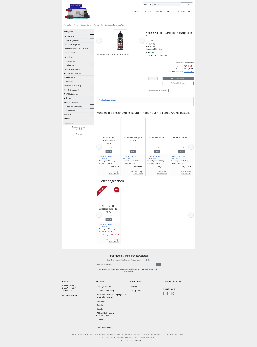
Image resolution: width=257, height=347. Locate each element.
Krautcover (69, 61)
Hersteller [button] (67, 115)
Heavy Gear (69, 53)
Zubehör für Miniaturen (74, 106)
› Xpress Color (71, 102)
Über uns (100, 323)
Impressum (101, 301)
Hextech (68, 57)
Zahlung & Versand (104, 286)
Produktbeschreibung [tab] (107, 100)
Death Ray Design (72, 45)
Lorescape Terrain (72, 69)
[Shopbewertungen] (78, 131)
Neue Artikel (68, 123)
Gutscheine (69, 110)
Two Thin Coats (71, 94)
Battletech (69, 36)
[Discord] (173, 293)
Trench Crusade (71, 90)
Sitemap (134, 286)
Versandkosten (189, 72)
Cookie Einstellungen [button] (105, 327)
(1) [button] (181, 147)
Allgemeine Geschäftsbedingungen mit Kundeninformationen (111, 295)
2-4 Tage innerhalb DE (161, 55)
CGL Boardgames (71, 40)
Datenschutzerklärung (105, 290)
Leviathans (69, 65)
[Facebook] (165, 293)
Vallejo (68, 98)
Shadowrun (69, 77)
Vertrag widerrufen (138, 290)
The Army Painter (72, 86)
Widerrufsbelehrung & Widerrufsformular (105, 314)
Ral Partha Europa (72, 73)
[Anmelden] (158, 264)
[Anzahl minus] (147, 78)
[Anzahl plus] (159, 78)
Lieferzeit (100, 319)
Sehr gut (79, 134)
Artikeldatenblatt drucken (157, 91)
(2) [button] (133, 147)
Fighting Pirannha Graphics (76, 49)
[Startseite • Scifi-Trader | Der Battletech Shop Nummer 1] (78, 11)
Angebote (67, 119)
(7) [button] (109, 147)
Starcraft (68, 82)
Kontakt (100, 309)
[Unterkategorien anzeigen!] (92, 36)
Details (108, 151)
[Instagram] (169, 293)
